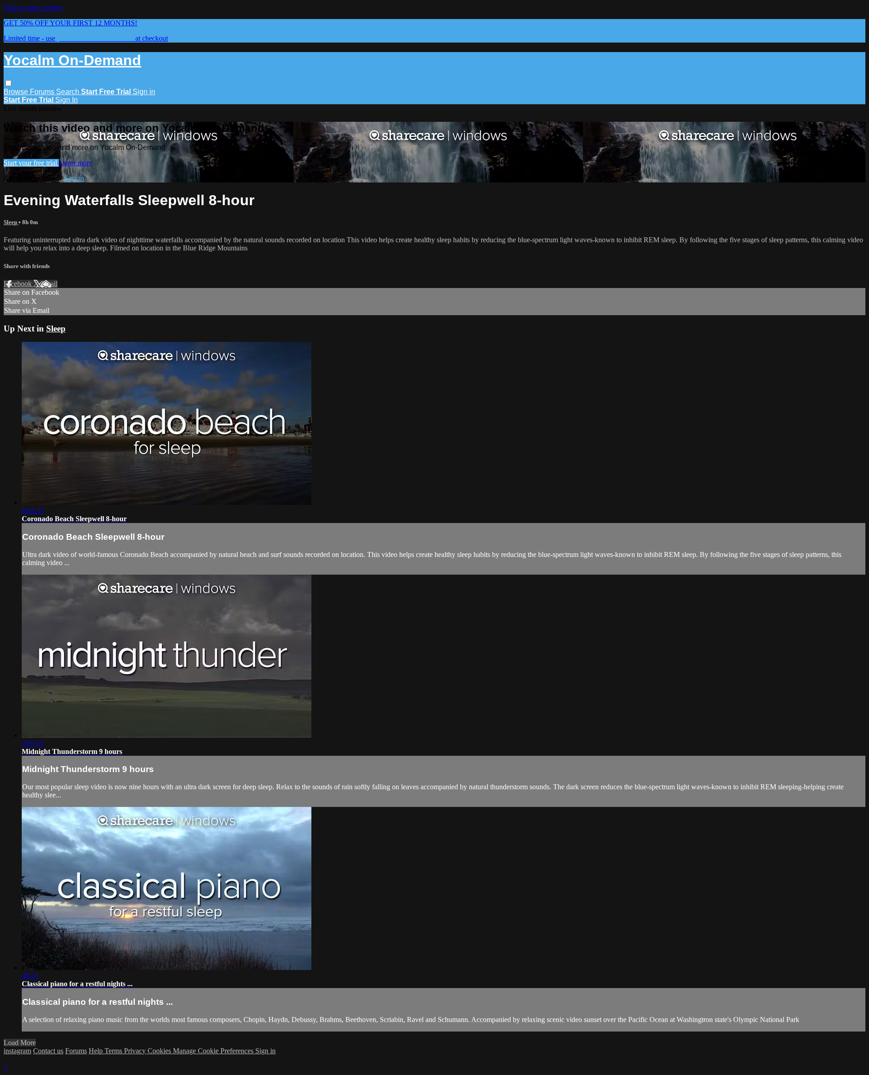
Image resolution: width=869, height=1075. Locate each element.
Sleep (11, 222)
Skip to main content (33, 7)
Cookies (160, 1051)
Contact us (48, 1051)
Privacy (136, 1051)
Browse (17, 92)
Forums (43, 92)
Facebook (18, 284)
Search (68, 92)
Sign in (144, 92)
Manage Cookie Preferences (214, 1051)
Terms (114, 1051)
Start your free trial (31, 163)
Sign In (66, 100)
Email (49, 284)
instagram (17, 1051)
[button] (8, 83)
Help (97, 1051)
